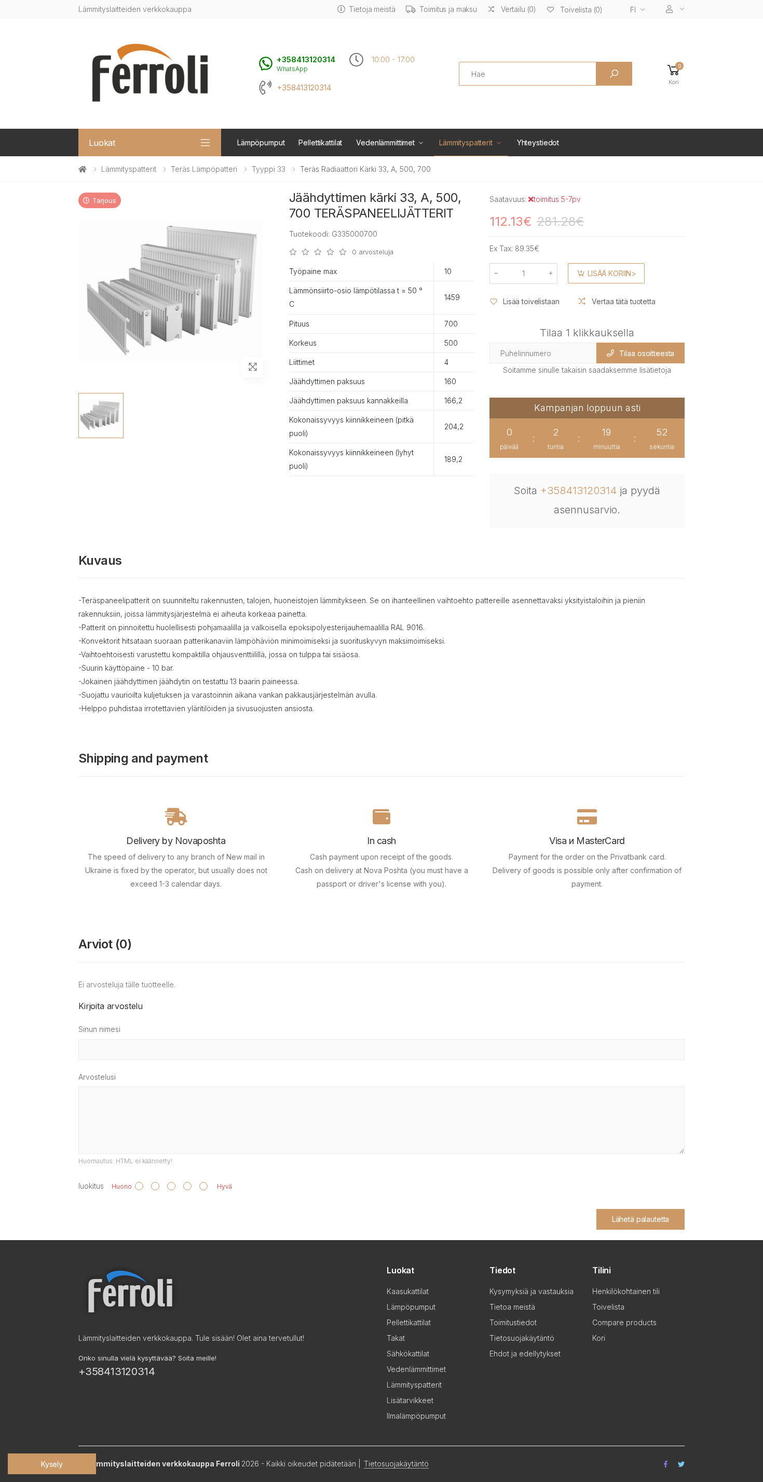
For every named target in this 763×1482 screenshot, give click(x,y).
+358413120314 (304, 87)
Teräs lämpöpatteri (204, 169)
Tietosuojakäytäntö (521, 1338)
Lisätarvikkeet (410, 1400)
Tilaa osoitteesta (647, 353)
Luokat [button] (102, 143)
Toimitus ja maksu (448, 9)
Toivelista (608, 1306)
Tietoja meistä (372, 9)
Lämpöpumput (260, 142)
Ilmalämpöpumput (416, 1415)
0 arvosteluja (372, 252)
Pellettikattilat (320, 142)
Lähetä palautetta (641, 1219)
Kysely (52, 1464)
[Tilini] (675, 9)
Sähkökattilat (408, 1353)
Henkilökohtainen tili (626, 1291)
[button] (673, 74)
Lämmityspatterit (466, 142)
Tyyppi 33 (268, 169)
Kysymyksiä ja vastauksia (531, 1291)
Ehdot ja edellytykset (525, 1353)
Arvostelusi (97, 1076)
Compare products (624, 1322)
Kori (598, 1338)
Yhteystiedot (538, 142)
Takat (396, 1338)
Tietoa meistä (512, 1306)
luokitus (91, 1185)
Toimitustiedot (513, 1322)
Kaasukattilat (408, 1291)
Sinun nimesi (99, 1029)
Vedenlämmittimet (385, 142)
